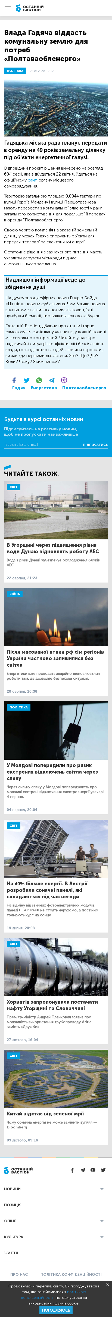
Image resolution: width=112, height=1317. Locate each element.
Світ (14, 487)
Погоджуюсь (56, 1310)
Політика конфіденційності (71, 1274)
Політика (19, 707)
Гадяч (19, 387)
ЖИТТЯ (11, 1253)
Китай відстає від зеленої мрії (45, 1114)
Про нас (19, 1274)
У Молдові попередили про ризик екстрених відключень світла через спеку (52, 771)
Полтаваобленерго (84, 387)
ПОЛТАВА (15, 71)
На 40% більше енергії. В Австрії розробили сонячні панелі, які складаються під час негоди (47, 890)
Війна (15, 594)
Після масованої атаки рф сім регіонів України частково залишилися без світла (55, 658)
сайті (33, 180)
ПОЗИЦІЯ (12, 1205)
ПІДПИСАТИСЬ (95, 445)
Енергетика (44, 387)
